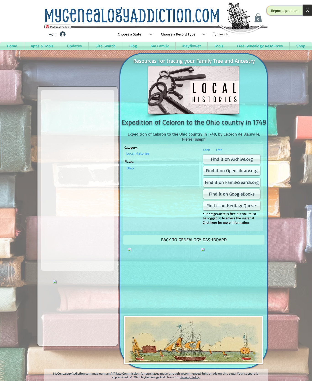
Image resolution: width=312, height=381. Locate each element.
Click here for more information (226, 222)
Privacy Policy (190, 377)
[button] (285, 10)
